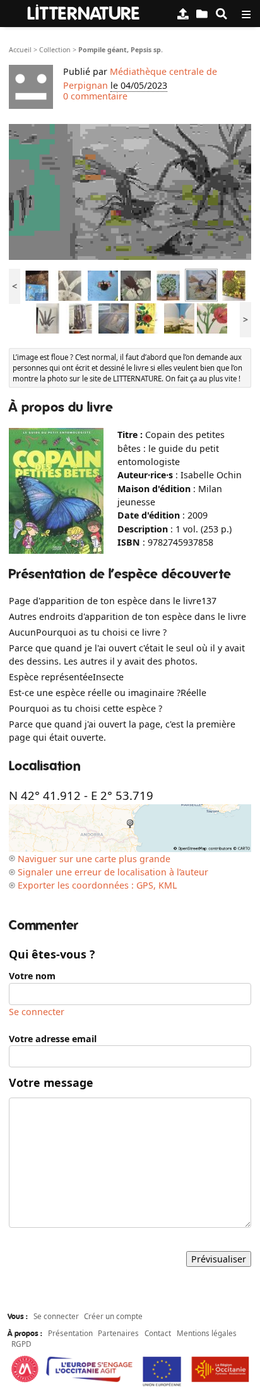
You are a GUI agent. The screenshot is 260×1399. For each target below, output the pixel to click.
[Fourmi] (70, 284)
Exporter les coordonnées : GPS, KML (97, 885)
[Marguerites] (179, 317)
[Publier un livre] (183, 13)
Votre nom (32, 976)
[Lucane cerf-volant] (135, 284)
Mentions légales (207, 1333)
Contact (158, 1333)
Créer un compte (113, 1316)
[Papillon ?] (113, 317)
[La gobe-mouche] (146, 317)
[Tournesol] (234, 284)
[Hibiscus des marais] (212, 317)
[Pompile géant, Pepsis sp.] (201, 284)
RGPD (21, 1344)
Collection (55, 49)
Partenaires (118, 1333)
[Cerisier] (168, 284)
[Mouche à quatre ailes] (102, 284)
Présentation (70, 1333)
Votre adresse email (53, 1039)
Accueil (20, 49)
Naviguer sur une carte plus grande (94, 859)
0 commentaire (95, 96)
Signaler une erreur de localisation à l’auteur (113, 872)
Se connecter (36, 1012)
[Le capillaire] (48, 317)
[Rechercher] (221, 13)
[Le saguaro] (80, 317)
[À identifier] (202, 13)
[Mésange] (37, 284)
